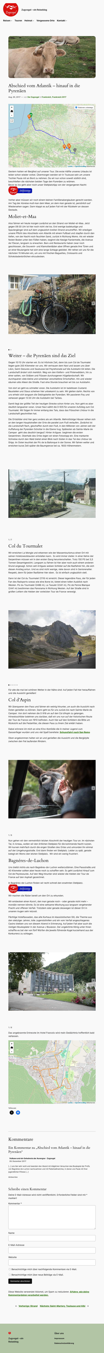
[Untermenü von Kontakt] (66, 20)
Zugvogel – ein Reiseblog (34, 10)
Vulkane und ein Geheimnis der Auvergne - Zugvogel (32, 1158)
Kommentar (15, 1203)
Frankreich (46, 97)
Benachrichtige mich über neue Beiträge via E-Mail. (38, 1274)
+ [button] (11, 107)
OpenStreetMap (80, 166)
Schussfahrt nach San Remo (75, 732)
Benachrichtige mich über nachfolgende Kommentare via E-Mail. (44, 1269)
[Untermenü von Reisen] (11, 20)
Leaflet (70, 166)
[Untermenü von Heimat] (33, 20)
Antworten (13, 1177)
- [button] (11, 115)
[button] (31, 115)
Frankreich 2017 (59, 97)
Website (12, 1257)
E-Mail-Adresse (16, 1245)
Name (11, 1233)
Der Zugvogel (33, 97)
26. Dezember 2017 (17, 1161)
